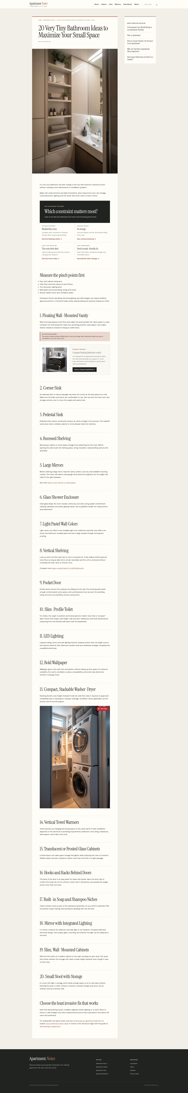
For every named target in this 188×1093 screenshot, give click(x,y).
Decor (96, 4)
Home (40, 20)
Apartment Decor (101, 1063)
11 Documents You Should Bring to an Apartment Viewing (139, 28)
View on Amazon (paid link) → (84, 369)
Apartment (42, 1058)
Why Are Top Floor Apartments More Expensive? (138, 50)
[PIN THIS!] (103, 709)
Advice (104, 4)
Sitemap (132, 1070)
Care (110, 4)
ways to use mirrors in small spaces (62, 483)
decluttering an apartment (50, 1026)
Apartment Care (101, 1070)
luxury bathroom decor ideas (57, 1024)
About (136, 4)
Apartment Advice (49, 20)
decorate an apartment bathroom (88, 1021)
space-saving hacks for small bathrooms (68, 568)
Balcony (118, 4)
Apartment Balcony (102, 1074)
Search (157, 4)
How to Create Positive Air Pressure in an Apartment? (140, 42)
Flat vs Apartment (133, 35)
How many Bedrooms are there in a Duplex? (140, 58)
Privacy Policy (134, 1074)
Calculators (127, 4)
